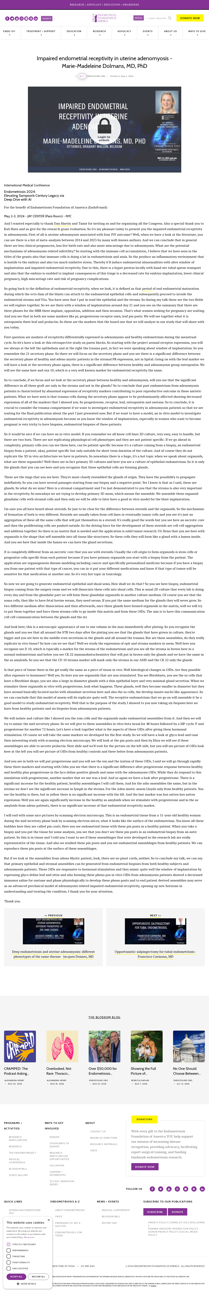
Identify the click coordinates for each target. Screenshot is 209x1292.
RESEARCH (77, 4)
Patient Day (109, 1223)
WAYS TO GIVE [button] (197, 31)
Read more (29, 1237)
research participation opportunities (59, 1155)
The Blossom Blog (104, 1017)
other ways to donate (59, 1145)
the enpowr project (22, 1152)
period (147, 288)
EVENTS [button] (148, 31)
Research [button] (99, 31)
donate (55, 1137)
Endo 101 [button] (9, 31)
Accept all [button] (16, 1276)
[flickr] (26, 18)
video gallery (18, 1175)
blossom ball (18, 1168)
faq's (58, 1216)
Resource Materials (103, 1144)
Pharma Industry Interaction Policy (173, 1228)
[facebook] (7, 18)
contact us (98, 1131)
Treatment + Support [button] (41, 31)
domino (153, 1286)
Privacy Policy (158, 1222)
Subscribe (155, 1212)
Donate (177, 1212)
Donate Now (190, 18)
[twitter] (12, 18)
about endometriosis (70, 1210)
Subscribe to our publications (167, 1201)
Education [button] (74, 31)
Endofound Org (98, 1080)
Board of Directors (103, 1137)
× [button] (48, 1220)
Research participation (18, 1139)
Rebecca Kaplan (140, 1080)
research (15, 1146)
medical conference (17, 1161)
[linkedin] (36, 18)
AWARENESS (130, 4)
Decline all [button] (38, 1276)
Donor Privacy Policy (163, 1231)
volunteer (57, 1165)
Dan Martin (62, 223)
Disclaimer (197, 1222)
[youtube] (17, 18)
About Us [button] (170, 31)
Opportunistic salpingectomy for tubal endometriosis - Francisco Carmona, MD (155, 954)
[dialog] (27, 1253)
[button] (28, 1283)
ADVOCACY (94, 4)
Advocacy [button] (124, 31)
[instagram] (21, 18)
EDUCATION (112, 4)
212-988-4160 (88, 1266)
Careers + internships (58, 1173)
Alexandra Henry (14, 1080)
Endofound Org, (96, 76)
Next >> (155, 915)
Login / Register (157, 18)
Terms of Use (179, 1222)
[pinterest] (31, 18)
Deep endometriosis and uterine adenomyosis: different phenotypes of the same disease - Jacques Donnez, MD (53, 954)
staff (93, 1150)
